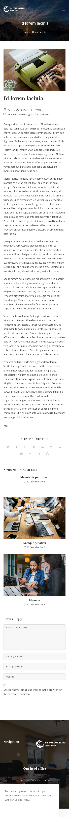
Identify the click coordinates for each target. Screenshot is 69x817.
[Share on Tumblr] (30, 454)
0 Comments (44, 114)
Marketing (24, 114)
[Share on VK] (60, 447)
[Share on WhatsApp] (47, 454)
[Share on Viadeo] (39, 454)
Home (26, 32)
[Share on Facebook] (16, 447)
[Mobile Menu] (63, 9)
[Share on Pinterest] (33, 447)
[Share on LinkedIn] (42, 447)
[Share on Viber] (51, 447)
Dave (10, 110)
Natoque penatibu (34, 542)
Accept (12, 808)
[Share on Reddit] (21, 454)
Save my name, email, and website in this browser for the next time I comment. (33, 692)
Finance (11, 114)
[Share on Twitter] (7, 447)
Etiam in (34, 600)
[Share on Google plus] (25, 447)
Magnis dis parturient (34, 477)
